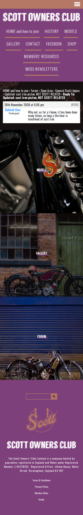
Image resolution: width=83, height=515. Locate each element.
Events (41, 499)
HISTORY (52, 31)
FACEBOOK (54, 44)
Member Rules (41, 493)
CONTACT (33, 44)
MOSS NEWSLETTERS (41, 69)
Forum (34, 90)
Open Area (47, 90)
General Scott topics (67, 90)
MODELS (70, 31)
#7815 (75, 105)
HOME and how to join (22, 31)
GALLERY (13, 44)
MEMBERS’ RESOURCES (41, 56)
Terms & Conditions (41, 480)
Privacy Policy (41, 486)
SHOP (72, 44)
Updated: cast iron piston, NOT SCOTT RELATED (32, 94)
